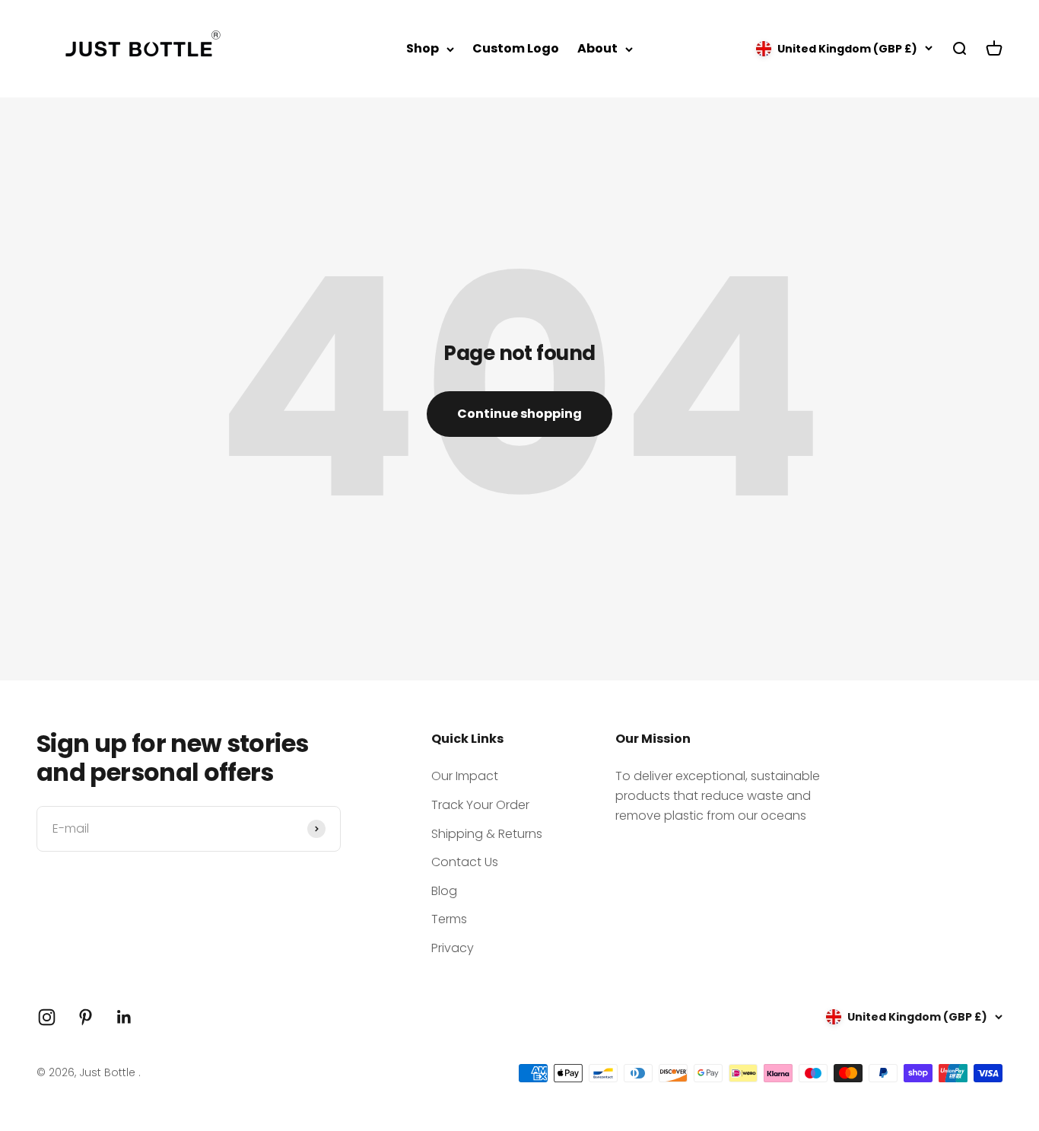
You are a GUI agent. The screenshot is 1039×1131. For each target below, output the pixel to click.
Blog (444, 891)
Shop (422, 48)
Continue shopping (519, 413)
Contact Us (464, 862)
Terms (449, 919)
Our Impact (464, 776)
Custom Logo (515, 48)
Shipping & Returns (486, 834)
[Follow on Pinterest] (85, 1017)
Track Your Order (480, 805)
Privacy (452, 948)
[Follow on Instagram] (47, 1017)
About (597, 48)
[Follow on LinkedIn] (124, 1017)
